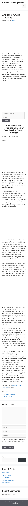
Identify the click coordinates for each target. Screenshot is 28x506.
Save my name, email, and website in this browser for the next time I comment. (14, 441)
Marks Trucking (6, 475)
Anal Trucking (8, 396)
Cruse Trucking (6, 483)
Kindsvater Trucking (8, 480)
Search (4, 457)
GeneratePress (14, 503)
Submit (6, 120)
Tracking (6, 392)
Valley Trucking (6, 472)
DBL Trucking (6, 477)
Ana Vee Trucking (9, 394)
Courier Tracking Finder (13, 2)
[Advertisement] (14, 38)
